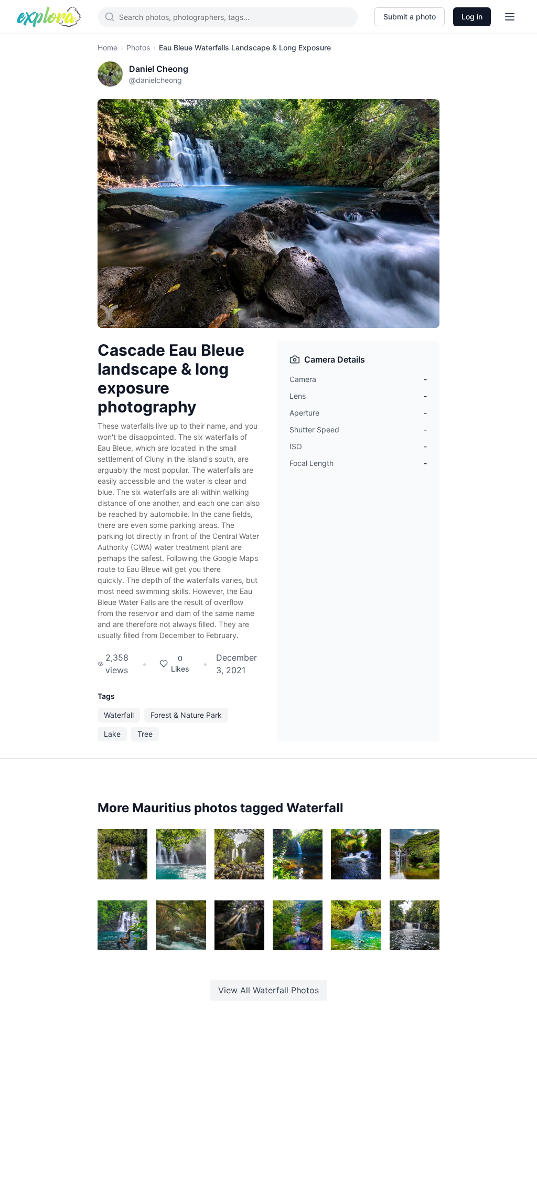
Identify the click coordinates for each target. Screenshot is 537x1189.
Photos (138, 47)
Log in (471, 16)
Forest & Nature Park (186, 714)
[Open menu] (509, 16)
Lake (112, 733)
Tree (145, 733)
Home (107, 47)
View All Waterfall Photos (268, 990)
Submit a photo (409, 16)
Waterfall (119, 714)
